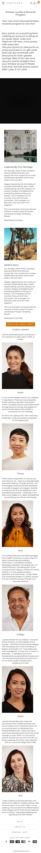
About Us (20, 827)
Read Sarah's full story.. (13, 220)
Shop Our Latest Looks (20, 324)
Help (20, 821)
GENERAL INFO (20, 832)
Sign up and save (20, 837)
